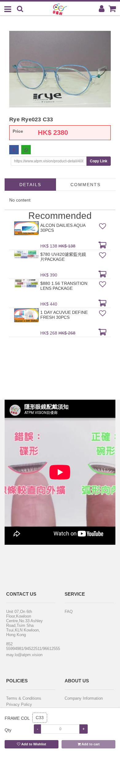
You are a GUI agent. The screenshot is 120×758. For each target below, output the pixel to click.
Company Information (84, 698)
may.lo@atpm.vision (24, 654)
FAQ (69, 611)
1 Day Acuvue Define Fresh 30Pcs (64, 315)
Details (30, 184)
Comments (85, 184)
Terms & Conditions (23, 698)
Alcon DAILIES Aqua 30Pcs (62, 228)
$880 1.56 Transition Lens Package (63, 286)
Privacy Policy (19, 704)
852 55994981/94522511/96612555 (27, 646)
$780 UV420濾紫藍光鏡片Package (63, 257)
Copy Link (98, 161)
